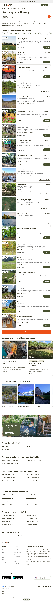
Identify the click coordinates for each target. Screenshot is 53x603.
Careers (3, 557)
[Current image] (6, 48)
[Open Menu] (50, 5)
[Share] (6, 38)
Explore (3, 8)
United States (9, 8)
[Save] (3, 38)
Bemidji (19, 8)
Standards (16, 561)
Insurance (16, 559)
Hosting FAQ (17, 563)
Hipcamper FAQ (5, 562)
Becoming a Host (18, 550)
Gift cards (4, 550)
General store (5, 552)
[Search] (49, 16)
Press (3, 559)
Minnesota (14, 8)
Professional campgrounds (17, 555)
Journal (3, 554)
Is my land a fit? (18, 552)
